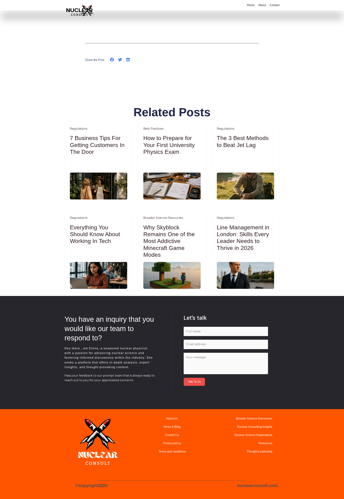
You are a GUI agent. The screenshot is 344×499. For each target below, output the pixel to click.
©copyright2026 (91, 485)
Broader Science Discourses (163, 218)
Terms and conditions (172, 451)
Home (251, 5)
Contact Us (172, 435)
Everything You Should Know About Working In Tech (95, 234)
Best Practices (153, 128)
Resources (265, 443)
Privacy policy (172, 443)
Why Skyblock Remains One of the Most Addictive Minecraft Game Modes (169, 241)
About (262, 5)
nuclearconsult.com (257, 485)
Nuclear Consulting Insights (254, 426)
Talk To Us (194, 382)
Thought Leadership (259, 451)
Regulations (78, 128)
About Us (172, 418)
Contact (275, 5)
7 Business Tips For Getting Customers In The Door (97, 145)
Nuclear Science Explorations (253, 435)
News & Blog (172, 426)
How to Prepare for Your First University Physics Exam (169, 145)
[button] (112, 60)
